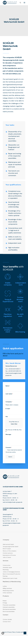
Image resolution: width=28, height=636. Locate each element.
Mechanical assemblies (9, 609)
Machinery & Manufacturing (12, 581)
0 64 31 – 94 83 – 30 (11, 500)
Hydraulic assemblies (9, 607)
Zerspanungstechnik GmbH (10, 546)
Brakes (5, 600)
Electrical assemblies (9, 611)
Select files (14, 424)
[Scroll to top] (25, 633)
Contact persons (8, 553)
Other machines (7, 593)
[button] (24, 2)
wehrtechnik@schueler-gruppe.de (12, 502)
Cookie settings (20, 632)
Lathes (5, 586)
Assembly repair (7, 567)
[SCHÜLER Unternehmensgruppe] (10, 3)
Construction (6, 565)
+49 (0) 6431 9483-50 (14, 371)
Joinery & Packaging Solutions (11, 572)
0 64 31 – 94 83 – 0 (12, 498)
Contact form (7, 621)
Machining (5, 569)
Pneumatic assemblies (9, 605)
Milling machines (7, 588)
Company (6, 540)
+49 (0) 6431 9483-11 (14, 369)
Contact (5, 615)
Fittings (5, 603)
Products (6, 596)
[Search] (19, 2)
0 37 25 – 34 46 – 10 (11, 521)
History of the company (9, 551)
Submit (10, 456)
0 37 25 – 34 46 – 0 (13, 519)
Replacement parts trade (10, 578)
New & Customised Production (11, 574)
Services (5, 561)
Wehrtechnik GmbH (8, 544)
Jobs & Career (7, 557)
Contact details (7, 619)
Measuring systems (8, 590)
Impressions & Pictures (9, 555)
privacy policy (12, 452)
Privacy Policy (11, 632)
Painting (5, 576)
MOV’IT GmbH (7, 549)
